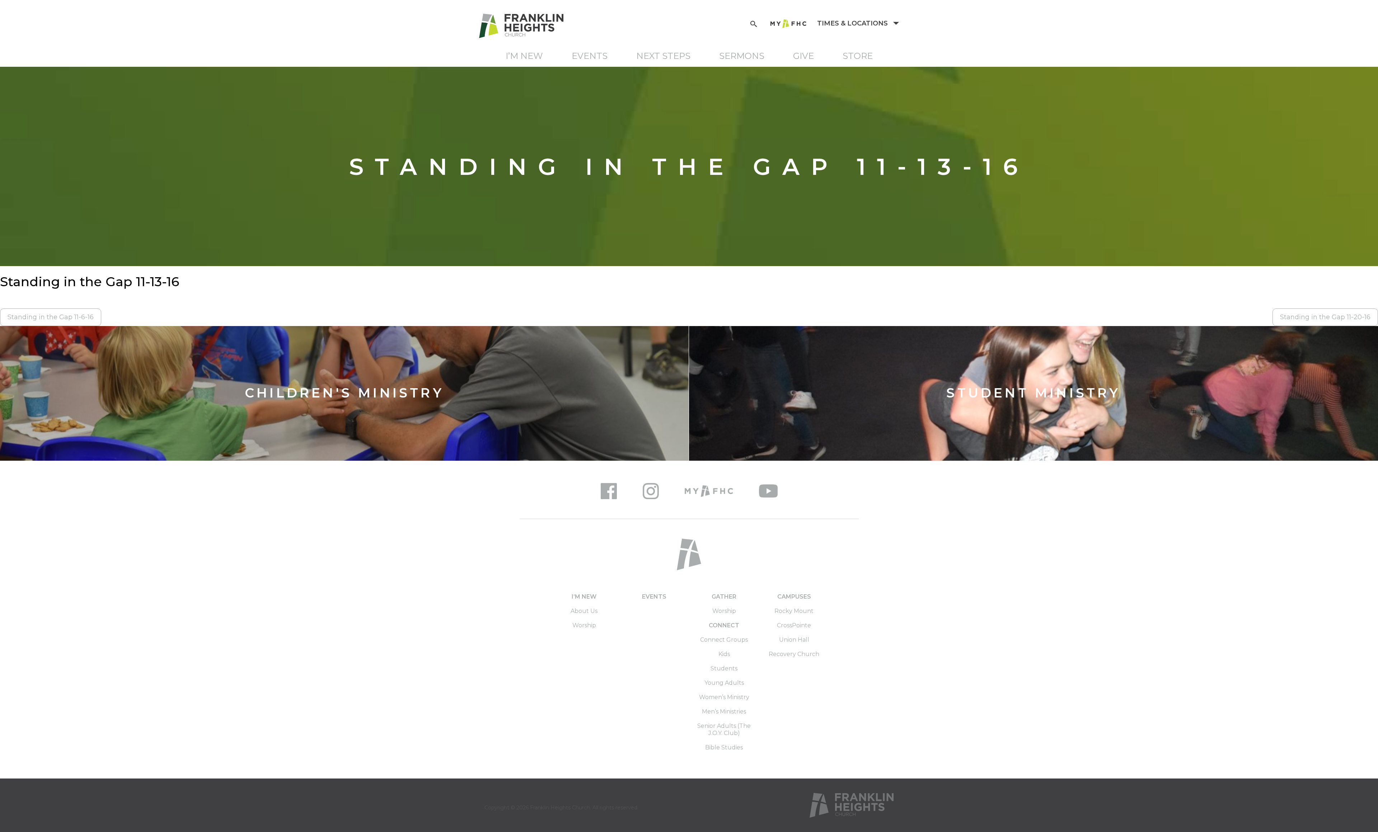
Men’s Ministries (724, 711)
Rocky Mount (794, 611)
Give (803, 56)
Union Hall (794, 639)
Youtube (768, 491)
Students (724, 668)
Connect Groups (724, 639)
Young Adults (724, 682)
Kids (724, 654)
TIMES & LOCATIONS (853, 23)
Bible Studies (724, 747)
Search (753, 23)
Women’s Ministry (724, 697)
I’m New (524, 56)
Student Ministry (1033, 393)
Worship (584, 625)
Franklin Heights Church (560, 807)
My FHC (788, 23)
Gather (724, 596)
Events (590, 56)
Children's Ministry (344, 393)
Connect (724, 625)
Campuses (794, 596)
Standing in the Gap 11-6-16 (51, 317)
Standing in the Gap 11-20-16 (1325, 317)
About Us (584, 611)
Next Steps (663, 56)
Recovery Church (794, 654)
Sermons (741, 56)
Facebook (609, 491)
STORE (858, 56)
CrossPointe (794, 625)
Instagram (651, 491)
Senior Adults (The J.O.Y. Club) (724, 729)
